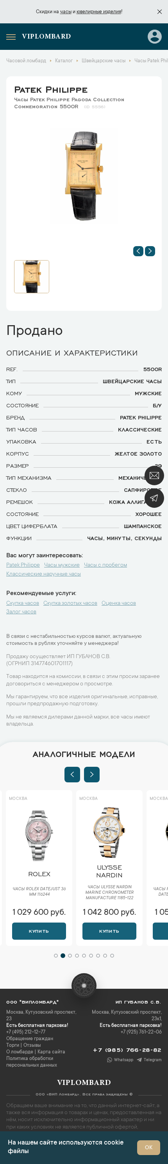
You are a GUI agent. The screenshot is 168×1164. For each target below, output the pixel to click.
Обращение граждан (29, 1039)
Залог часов (21, 612)
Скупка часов (22, 603)
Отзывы (32, 1045)
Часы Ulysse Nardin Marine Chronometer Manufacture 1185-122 (109, 893)
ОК (148, 1148)
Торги (12, 1045)
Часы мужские (62, 565)
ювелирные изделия (99, 12)
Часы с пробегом (105, 565)
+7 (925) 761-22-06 (141, 1032)
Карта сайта (51, 1052)
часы (65, 12)
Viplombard (46, 37)
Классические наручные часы (43, 574)
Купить (39, 930)
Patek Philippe (51, 88)
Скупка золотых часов (70, 603)
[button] (138, 251)
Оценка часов (119, 603)
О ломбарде (19, 1052)
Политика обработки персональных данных (31, 1062)
